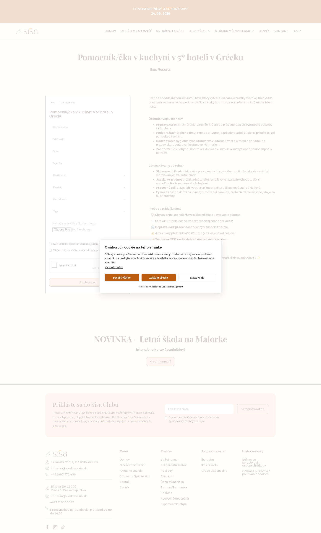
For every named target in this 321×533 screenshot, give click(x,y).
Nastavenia (197, 277)
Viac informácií (114, 267)
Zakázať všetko (158, 277)
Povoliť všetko (122, 277)
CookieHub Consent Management (166, 286)
